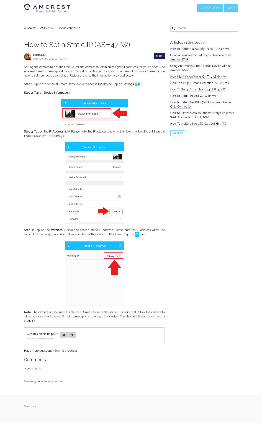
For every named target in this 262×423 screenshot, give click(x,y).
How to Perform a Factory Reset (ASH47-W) (199, 48)
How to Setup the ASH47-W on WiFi (194, 96)
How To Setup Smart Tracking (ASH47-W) (198, 89)
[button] (64, 335)
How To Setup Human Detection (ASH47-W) (199, 83)
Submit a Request (210, 8)
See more (178, 133)
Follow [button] (159, 56)
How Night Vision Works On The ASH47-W (198, 76)
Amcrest (29, 28)
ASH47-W (47, 28)
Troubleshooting (69, 28)
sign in (36, 381)
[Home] (47, 8)
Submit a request (66, 350)
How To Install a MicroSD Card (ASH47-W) (198, 123)
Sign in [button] (231, 8)
